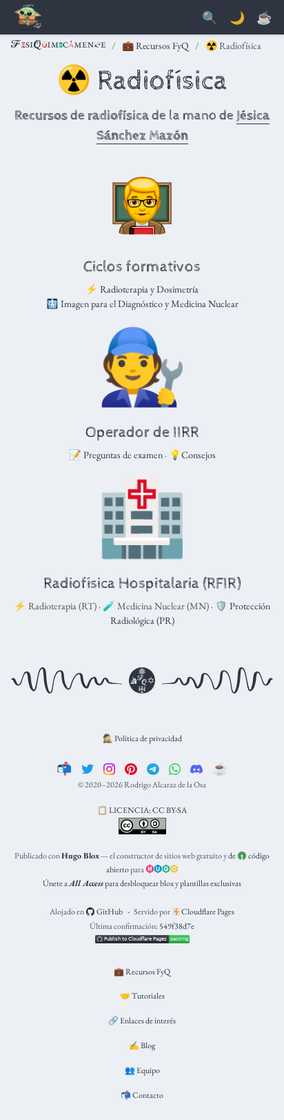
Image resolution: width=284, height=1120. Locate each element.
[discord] (196, 768)
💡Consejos (192, 455)
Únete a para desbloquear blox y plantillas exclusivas (142, 883)
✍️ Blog (142, 1045)
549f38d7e (176, 926)
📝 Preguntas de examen (116, 455)
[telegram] (153, 768)
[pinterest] (131, 768)
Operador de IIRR (142, 433)
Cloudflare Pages (207, 911)
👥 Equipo (142, 1070)
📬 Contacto (142, 1095)
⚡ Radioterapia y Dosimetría (142, 289)
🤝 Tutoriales (142, 995)
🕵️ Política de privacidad (142, 738)
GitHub (109, 911)
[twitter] (87, 768)
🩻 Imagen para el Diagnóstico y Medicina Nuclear (142, 303)
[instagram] (109, 768)
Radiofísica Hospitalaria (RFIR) (142, 584)
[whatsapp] (175, 768)
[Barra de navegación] (27, 18)
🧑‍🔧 (142, 366)
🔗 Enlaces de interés (142, 1020)
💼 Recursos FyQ (155, 45)
